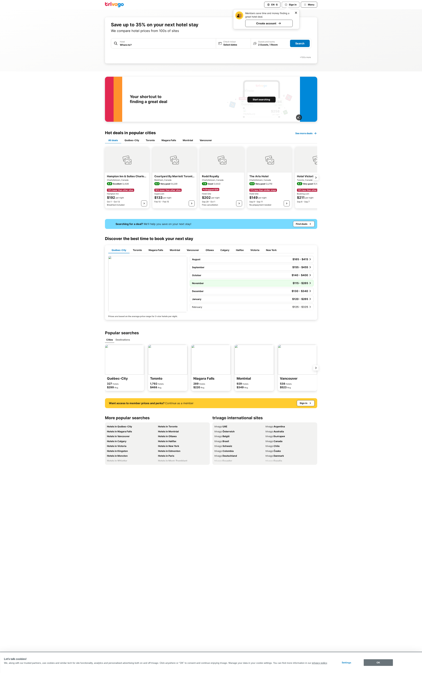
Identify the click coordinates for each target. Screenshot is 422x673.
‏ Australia (274, 431)
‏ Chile (272, 446)
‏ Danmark (274, 455)
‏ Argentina (275, 426)
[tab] (113, 140)
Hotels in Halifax (167, 441)
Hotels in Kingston (117, 451)
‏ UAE (220, 426)
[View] (144, 203)
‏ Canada (273, 441)
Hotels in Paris (166, 455)
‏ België (221, 436)
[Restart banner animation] (299, 117)
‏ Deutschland (225, 455)
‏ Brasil (221, 441)
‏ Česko (273, 451)
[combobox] (167, 45)
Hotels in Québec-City (119, 426)
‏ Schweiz (223, 446)
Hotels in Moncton (117, 455)
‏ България (275, 436)
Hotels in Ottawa (167, 436)
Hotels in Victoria (116, 446)
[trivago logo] (114, 4)
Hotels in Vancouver (118, 436)
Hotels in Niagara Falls (119, 431)
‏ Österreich (224, 431)
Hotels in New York (168, 446)
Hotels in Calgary (116, 441)
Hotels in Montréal (168, 431)
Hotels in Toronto (168, 426)
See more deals (304, 133)
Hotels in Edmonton (169, 451)
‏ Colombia (224, 451)
